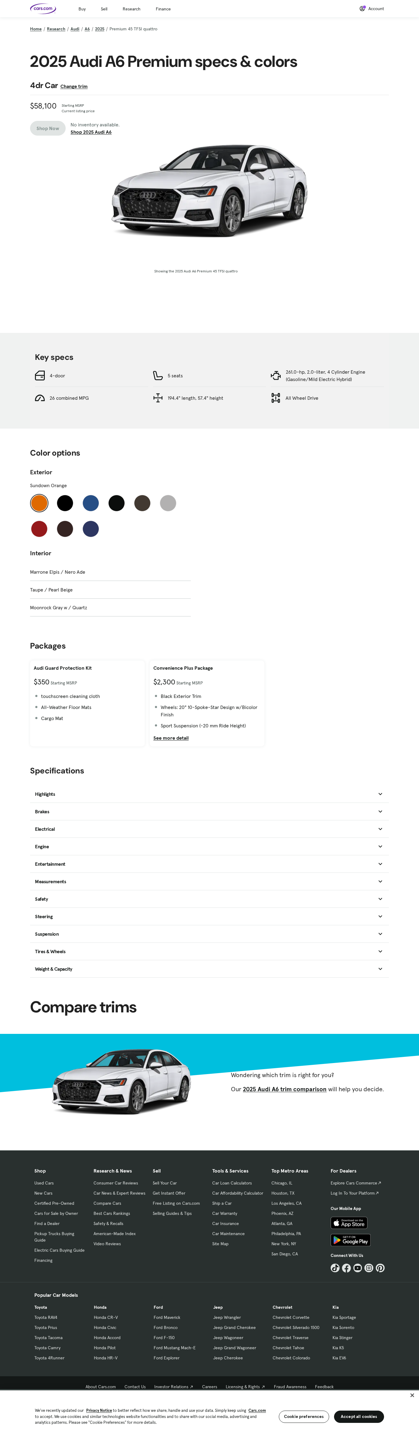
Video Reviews (107, 1243)
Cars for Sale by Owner (56, 1213)
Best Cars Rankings (112, 1213)
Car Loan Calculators (232, 1183)
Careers (209, 1386)
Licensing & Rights (243, 1386)
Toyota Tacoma (48, 1337)
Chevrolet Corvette (291, 1317)
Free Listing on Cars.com (176, 1203)
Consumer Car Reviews (116, 1183)
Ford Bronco (166, 1327)
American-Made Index (115, 1233)
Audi (75, 29)
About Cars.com (101, 1386)
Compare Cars (107, 1203)
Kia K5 (338, 1347)
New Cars (43, 1193)
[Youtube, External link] (357, 1268)
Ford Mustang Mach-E (175, 1347)
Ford (158, 1307)
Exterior (41, 472)
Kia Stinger (342, 1337)
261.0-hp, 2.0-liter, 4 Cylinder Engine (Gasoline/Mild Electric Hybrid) (325, 375)
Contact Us (135, 1386)
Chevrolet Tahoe (288, 1347)
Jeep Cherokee (228, 1358)
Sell (104, 9)
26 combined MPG (69, 398)
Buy (82, 9)
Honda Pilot (105, 1347)
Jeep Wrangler (227, 1317)
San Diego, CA (284, 1254)
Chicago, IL (281, 1183)
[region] (209, 1411)
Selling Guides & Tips (172, 1213)
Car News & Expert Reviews (119, 1193)
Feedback (324, 1386)
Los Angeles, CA (286, 1203)
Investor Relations (171, 1386)
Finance (163, 9)
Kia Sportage (344, 1317)
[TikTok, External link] (335, 1268)
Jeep (218, 1307)
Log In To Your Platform (353, 1193)
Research (131, 9)
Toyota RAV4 (45, 1317)
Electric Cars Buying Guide (59, 1250)
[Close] (412, 1395)
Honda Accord (107, 1337)
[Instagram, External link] (368, 1268)
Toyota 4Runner (49, 1358)
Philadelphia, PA (286, 1233)
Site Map (220, 1243)
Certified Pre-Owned (54, 1203)
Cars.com (257, 1410)
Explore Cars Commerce (354, 1183)
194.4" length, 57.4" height (195, 398)
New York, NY (283, 1243)
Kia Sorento (343, 1327)
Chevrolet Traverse (291, 1337)
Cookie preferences (304, 1416)
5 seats (175, 375)
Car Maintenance (228, 1233)
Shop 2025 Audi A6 (91, 132)
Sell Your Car (165, 1183)
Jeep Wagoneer (228, 1337)
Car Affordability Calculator (237, 1193)
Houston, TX (282, 1193)
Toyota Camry (47, 1347)
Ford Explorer (166, 1358)
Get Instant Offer (169, 1193)
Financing (43, 1260)
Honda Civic (105, 1327)
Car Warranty (224, 1213)
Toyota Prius (45, 1327)
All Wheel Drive (302, 398)
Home (36, 29)
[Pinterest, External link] (380, 1268)
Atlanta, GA (281, 1223)
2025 (99, 29)
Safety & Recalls (108, 1223)
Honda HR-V (105, 1358)
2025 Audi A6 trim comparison (285, 1089)
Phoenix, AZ (282, 1213)
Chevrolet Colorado (291, 1358)
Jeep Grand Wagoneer (234, 1347)
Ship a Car (222, 1203)
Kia (336, 1307)
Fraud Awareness (290, 1386)
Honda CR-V (106, 1317)
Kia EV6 (339, 1358)
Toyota (40, 1307)
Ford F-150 (164, 1337)
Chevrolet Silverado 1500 (296, 1327)
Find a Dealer (47, 1223)
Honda (100, 1307)
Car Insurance (225, 1223)
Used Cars (44, 1183)
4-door (57, 375)
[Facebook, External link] (346, 1268)
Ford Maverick (167, 1317)
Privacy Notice (99, 1410)
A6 (87, 29)
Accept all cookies (359, 1416)
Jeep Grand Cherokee (234, 1327)
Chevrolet (282, 1307)
